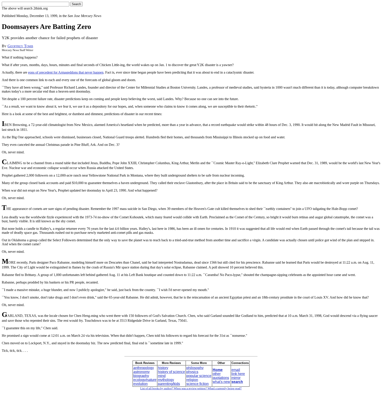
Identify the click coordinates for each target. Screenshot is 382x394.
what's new (221, 382)
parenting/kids (169, 384)
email (235, 370)
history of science (171, 372)
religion (192, 380)
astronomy (141, 372)
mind (162, 376)
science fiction (197, 384)
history (163, 368)
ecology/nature (145, 380)
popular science (198, 376)
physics (192, 372)
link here (238, 374)
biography (141, 376)
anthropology (143, 368)
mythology (166, 380)
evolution (140, 384)
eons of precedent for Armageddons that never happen (65, 72)
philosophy (195, 368)
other (217, 374)
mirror (236, 378)
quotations (221, 378)
